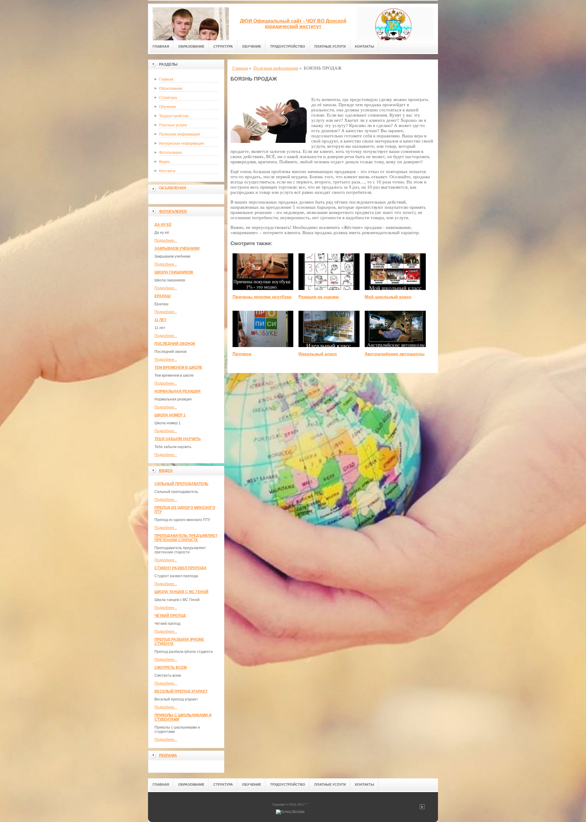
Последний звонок (174, 344)
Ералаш (162, 296)
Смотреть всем (170, 667)
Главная (161, 46)
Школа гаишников (173, 272)
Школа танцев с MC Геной (181, 592)
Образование (191, 46)
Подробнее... (165, 240)
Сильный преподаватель (181, 484)
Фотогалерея (170, 152)
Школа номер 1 (170, 415)
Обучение (251, 46)
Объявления (172, 188)
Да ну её (163, 225)
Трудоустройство (287, 46)
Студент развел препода (180, 568)
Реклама (168, 755)
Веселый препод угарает (181, 691)
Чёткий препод (170, 616)
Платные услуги (330, 46)
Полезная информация (179, 134)
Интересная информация (181, 143)
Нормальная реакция (177, 391)
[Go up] (422, 808)
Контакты (364, 46)
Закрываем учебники (177, 248)
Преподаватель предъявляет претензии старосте (185, 538)
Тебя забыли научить (177, 439)
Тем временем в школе (178, 367)
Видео (164, 162)
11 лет (160, 320)
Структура (223, 46)
